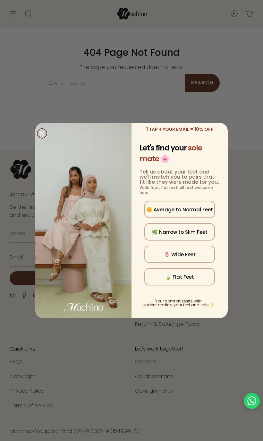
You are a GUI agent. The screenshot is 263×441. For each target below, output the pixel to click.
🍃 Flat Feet (179, 277)
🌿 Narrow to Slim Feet (180, 232)
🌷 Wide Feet (180, 254)
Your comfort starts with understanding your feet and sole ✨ (178, 303)
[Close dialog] (42, 133)
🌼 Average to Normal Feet (179, 209)
